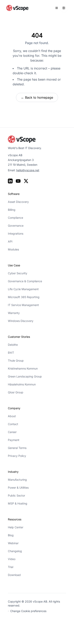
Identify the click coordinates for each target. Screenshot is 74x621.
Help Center (15, 527)
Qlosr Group (15, 392)
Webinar (13, 543)
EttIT (11, 352)
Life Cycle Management (23, 289)
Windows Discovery (20, 321)
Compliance (15, 217)
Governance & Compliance (25, 281)
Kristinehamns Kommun (23, 368)
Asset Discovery (18, 201)
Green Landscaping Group (25, 376)
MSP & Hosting (17, 503)
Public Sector (16, 495)
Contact (13, 424)
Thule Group (16, 360)
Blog (11, 535)
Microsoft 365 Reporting (23, 297)
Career (12, 432)
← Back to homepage (37, 97)
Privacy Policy (17, 455)
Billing (11, 209)
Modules (13, 249)
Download (14, 575)
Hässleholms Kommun (22, 384)
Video (11, 559)
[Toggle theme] (64, 8)
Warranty (14, 313)
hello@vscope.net (27, 170)
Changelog (15, 551)
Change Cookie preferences (28, 611)
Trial (10, 567)
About (12, 416)
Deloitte (13, 344)
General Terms (17, 448)
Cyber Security (17, 273)
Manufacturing (17, 479)
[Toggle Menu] (56, 8)
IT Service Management (23, 305)
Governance (15, 225)
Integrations (15, 233)
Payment (13, 440)
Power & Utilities (18, 487)
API (10, 241)
